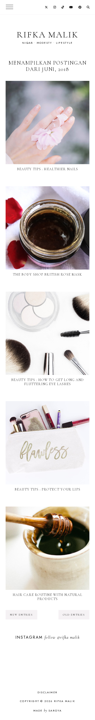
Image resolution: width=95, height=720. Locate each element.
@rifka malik (68, 637)
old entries (74, 614)
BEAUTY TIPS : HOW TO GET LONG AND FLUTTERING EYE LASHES (47, 382)
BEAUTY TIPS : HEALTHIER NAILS (47, 169)
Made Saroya (47, 710)
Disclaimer (47, 692)
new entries (21, 614)
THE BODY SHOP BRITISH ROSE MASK (47, 274)
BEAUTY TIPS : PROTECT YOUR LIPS (47, 489)
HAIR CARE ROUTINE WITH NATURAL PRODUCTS (48, 597)
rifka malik (47, 34)
